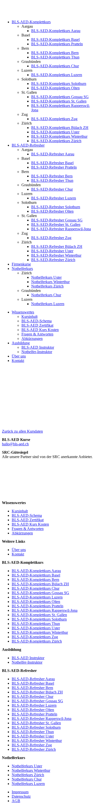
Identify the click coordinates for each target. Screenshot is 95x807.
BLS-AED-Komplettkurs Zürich (56, 141)
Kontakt (18, 360)
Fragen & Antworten (37, 334)
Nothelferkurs (22, 268)
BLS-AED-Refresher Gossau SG (57, 220)
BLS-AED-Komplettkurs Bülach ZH (59, 128)
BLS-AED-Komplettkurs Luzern (56, 75)
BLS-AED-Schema (36, 321)
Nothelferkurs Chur (46, 295)
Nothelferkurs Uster (46, 277)
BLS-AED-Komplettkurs (31, 22)
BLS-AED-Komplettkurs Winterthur (59, 136)
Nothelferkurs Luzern (47, 304)
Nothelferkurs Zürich (47, 286)
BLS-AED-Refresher (28, 145)
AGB (16, 801)
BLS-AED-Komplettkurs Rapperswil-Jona (44, 610)
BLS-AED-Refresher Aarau (52, 154)
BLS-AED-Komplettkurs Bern (55, 53)
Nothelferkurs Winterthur (50, 282)
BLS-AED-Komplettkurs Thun (55, 57)
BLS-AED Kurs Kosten (40, 330)
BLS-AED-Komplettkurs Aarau (55, 31)
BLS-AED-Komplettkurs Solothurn (58, 83)
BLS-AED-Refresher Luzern (53, 198)
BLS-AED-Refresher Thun (52, 180)
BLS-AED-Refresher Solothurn (55, 207)
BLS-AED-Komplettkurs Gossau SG (60, 97)
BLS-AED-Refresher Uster (52, 251)
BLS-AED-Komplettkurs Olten (55, 88)
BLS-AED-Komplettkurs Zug (54, 119)
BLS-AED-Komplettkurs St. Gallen (58, 101)
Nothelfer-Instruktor (36, 352)
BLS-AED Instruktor (37, 347)
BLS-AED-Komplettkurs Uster (55, 132)
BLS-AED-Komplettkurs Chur (55, 66)
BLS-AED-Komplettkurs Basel (55, 39)
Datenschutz (21, 796)
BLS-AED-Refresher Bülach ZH (56, 246)
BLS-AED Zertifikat (37, 325)
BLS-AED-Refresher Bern (52, 176)
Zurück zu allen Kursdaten (22, 431)
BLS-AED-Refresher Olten (52, 211)
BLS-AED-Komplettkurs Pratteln (57, 44)
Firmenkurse (21, 264)
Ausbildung (21, 343)
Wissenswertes (23, 312)
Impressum (20, 792)
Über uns (19, 356)
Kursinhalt (29, 316)
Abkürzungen (32, 338)
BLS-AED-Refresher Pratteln (54, 167)
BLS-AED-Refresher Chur (52, 189)
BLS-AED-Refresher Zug (51, 238)
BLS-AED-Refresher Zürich (53, 260)
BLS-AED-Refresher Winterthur (56, 255)
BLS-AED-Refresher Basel (52, 163)
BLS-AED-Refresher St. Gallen (55, 224)
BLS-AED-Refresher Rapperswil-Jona (61, 229)
